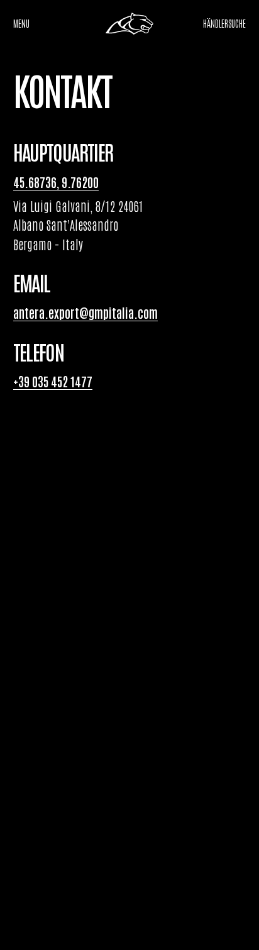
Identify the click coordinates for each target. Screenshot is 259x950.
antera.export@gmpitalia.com (85, 312)
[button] (224, 23)
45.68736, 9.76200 (56, 182)
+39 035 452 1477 (52, 381)
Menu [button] (21, 23)
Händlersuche (224, 23)
